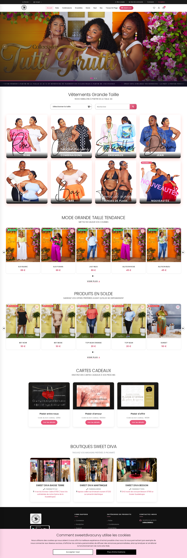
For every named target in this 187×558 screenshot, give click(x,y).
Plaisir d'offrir (138, 413)
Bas (101, 8)
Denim (88, 8)
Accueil (49, 8)
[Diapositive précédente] (4, 46)
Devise (26, 2)
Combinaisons (67, 8)
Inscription (161, 2)
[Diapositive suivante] (182, 46)
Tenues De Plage (112, 8)
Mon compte (121, 2)
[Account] (159, 8)
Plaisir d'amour (93, 413)
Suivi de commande (137, 2)
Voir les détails (49, 422)
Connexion (150, 2)
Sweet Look (127, 8)
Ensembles (79, 8)
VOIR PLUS (92, 281)
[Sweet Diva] (35, 519)
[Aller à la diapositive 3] (95, 78)
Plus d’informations (116, 552)
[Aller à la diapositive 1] (90, 78)
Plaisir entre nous (49, 413)
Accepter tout (73, 552)
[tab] (93, 276)
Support (79, 528)
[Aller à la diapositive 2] (92, 78)
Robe (57, 8)
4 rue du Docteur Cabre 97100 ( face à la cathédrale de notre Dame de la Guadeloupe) (51, 494)
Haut (95, 8)
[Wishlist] (154, 8)
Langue (37, 2)
